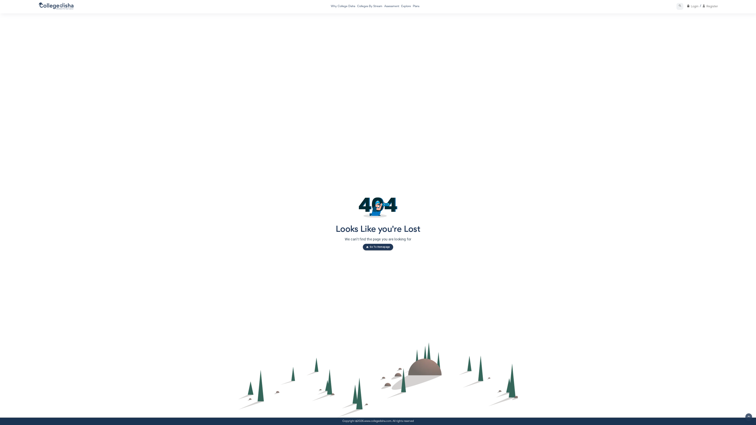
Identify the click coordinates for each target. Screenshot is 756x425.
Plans (416, 6)
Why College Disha (343, 6)
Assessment (391, 6)
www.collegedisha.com (377, 421)
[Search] (680, 6)
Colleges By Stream (369, 6)
